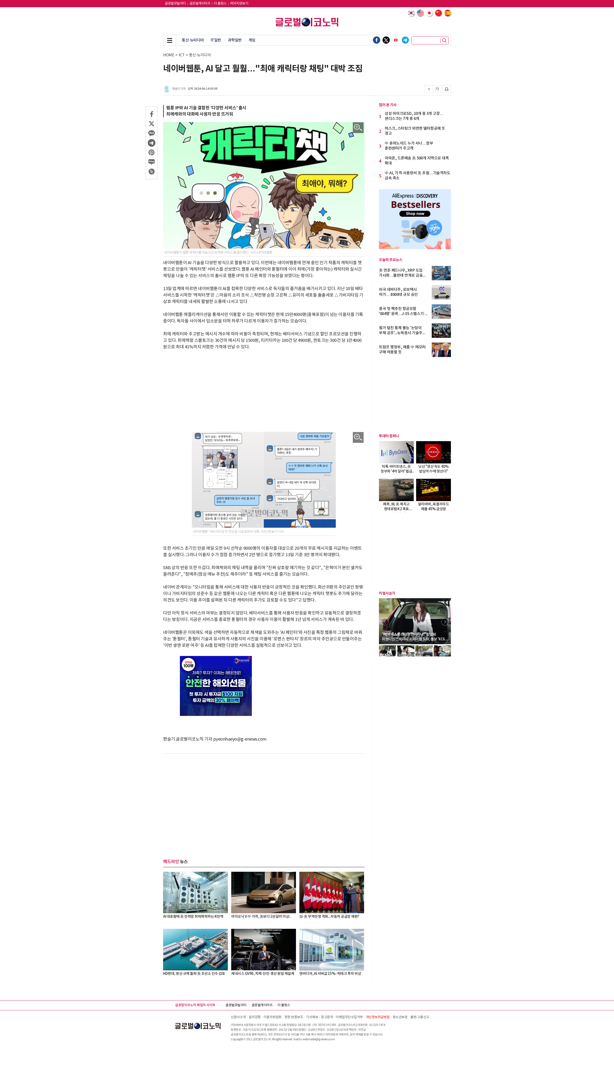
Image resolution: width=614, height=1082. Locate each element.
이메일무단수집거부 (349, 1017)
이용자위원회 (273, 1017)
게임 (251, 40)
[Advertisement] (264, 391)
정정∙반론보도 (293, 1017)
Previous (385, 622)
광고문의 (327, 1017)
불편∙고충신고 (419, 1017)
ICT (182, 55)
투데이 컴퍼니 (389, 436)
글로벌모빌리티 (175, 4)
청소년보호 (400, 1017)
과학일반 (235, 40)
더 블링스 (220, 4)
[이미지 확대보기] (358, 127)
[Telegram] (405, 40)
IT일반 (216, 40)
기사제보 (312, 1017)
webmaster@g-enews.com (318, 1039)
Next (445, 622)
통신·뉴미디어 (193, 40)
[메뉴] (169, 40)
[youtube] (395, 40)
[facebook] (376, 40)
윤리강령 (255, 1017)
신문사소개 (238, 1017)
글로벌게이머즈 (200, 4)
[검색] (444, 40)
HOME (168, 55)
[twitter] (386, 40)
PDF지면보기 (239, 4)
